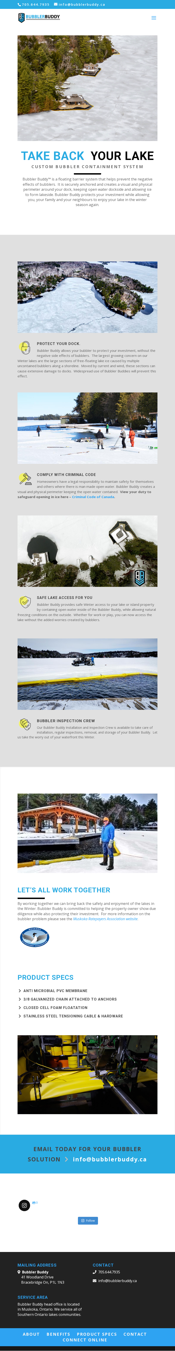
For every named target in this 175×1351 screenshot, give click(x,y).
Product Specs (97, 1334)
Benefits (58, 1334)
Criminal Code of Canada (93, 496)
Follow (90, 1220)
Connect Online (85, 1340)
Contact (135, 1334)
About (31, 1334)
